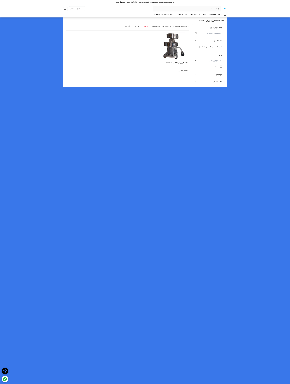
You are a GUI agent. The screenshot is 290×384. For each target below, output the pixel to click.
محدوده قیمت (216, 81)
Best (216, 66)
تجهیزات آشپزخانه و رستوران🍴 (210, 47)
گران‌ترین (127, 26)
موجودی (218, 74)
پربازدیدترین (166, 26)
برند (220, 55)
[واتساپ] (5, 379)
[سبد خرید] (64, 8)
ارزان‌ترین (136, 26)
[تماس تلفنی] (5, 371)
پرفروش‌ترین (155, 26)
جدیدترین (145, 26)
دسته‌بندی (218, 40)
